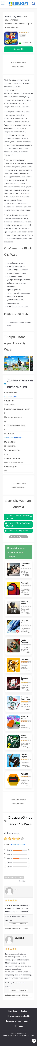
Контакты (19, 1026)
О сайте (24, 1011)
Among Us (25, 583)
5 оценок (22, 35)
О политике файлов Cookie (18, 1016)
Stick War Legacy (24, 756)
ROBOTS (24, 774)
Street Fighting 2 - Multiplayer (25, 738)
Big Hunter (25, 659)
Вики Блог (12, 1011)
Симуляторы (16, 438)
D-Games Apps (10, 397)
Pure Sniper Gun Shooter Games (25, 567)
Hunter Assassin (24, 641)
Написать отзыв (18, 844)
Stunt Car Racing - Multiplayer (25, 718)
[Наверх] (34, 1042)
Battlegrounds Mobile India (26, 604)
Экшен (7, 438)
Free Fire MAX (24, 622)
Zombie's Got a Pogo (25, 698)
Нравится (13, 923)
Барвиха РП (24, 679)
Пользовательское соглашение (18, 1021)
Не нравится (22, 923)
